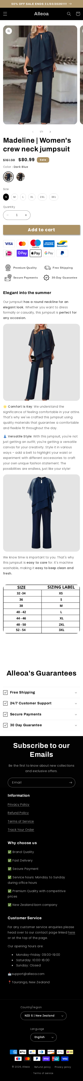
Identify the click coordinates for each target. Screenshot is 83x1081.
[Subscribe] (70, 782)
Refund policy (42, 1067)
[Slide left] (33, 132)
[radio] (8, 176)
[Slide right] (50, 132)
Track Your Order (21, 829)
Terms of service (43, 1073)
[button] (5, 13)
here (71, 932)
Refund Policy (18, 813)
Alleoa (26, 1067)
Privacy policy (63, 1067)
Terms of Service (21, 821)
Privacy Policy (19, 804)
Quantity (9, 207)
